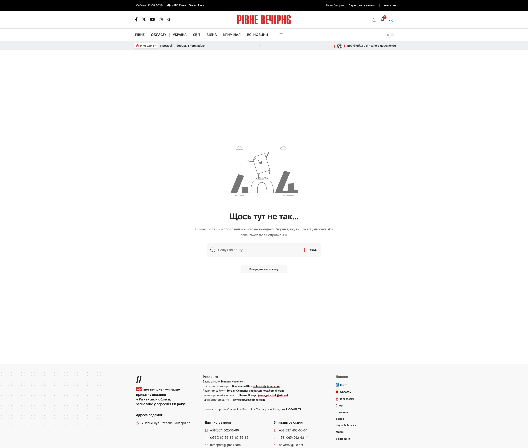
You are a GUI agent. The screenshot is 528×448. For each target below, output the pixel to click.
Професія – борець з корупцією (182, 45)
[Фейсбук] (136, 19)
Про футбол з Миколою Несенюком (371, 45)
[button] (374, 20)
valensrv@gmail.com (266, 386)
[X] (144, 19)
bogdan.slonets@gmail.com (266, 390)
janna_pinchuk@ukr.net (273, 395)
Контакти (390, 5)
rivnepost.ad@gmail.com (249, 399)
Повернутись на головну (264, 269)
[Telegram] (169, 19)
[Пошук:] (259, 250)
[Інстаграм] (161, 19)
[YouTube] (152, 19)
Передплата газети (362, 5)
